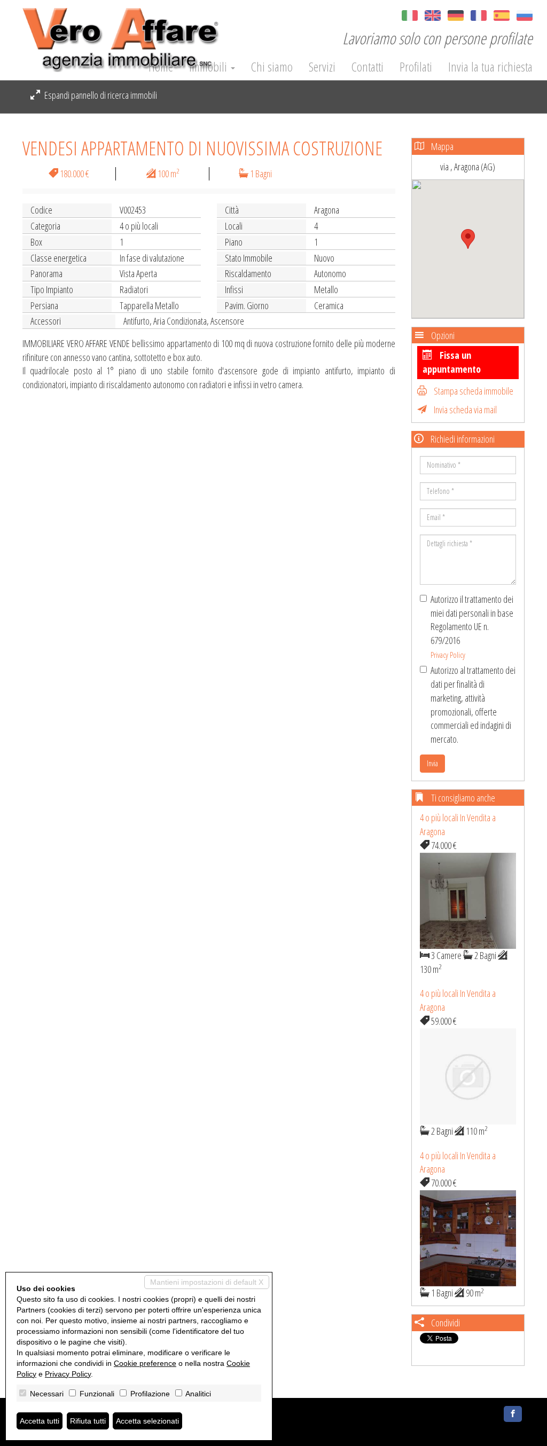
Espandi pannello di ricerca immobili (100, 95)
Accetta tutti (39, 1421)
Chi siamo (272, 66)
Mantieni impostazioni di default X (206, 1282)
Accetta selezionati (147, 1421)
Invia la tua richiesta (490, 66)
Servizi (322, 66)
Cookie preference (145, 1363)
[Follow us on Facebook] (513, 1414)
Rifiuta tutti (88, 1421)
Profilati (416, 66)
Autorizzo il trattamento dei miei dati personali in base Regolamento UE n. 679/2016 (472, 626)
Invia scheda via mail (464, 409)
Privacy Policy (448, 654)
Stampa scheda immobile (472, 390)
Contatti (367, 66)
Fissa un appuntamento (452, 362)
